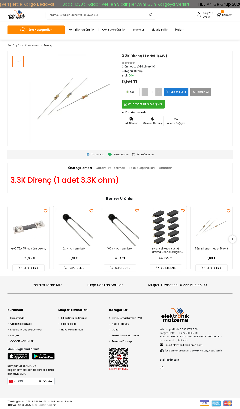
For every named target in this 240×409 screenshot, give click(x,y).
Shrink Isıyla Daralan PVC (127, 318)
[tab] (80, 168)
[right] (232, 239)
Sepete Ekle (178, 92)
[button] (224, 15)
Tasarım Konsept (122, 341)
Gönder (47, 381)
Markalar (138, 29)
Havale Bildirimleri (72, 329)
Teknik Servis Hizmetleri (126, 335)
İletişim (179, 29)
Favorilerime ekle (135, 112)
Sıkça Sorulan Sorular (105, 284)
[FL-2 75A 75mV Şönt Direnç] (28, 227)
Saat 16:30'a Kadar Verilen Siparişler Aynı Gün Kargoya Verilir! (126, 4)
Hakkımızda (17, 318)
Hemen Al (202, 92)
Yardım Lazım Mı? (47, 284)
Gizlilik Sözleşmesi (21, 324)
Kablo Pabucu (120, 324)
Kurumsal (15, 310)
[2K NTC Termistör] (74, 227)
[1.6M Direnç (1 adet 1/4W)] (211, 227)
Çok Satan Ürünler (114, 29)
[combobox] (12, 381)
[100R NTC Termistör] (120, 227)
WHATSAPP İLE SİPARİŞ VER (145, 104)
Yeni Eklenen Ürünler (81, 29)
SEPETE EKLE (30, 268)
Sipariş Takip (160, 29)
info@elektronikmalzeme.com (184, 345)
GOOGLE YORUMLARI (22, 341)
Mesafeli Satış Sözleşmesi (26, 329)
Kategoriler (118, 310)
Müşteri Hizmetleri (177, 284)
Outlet (115, 329)
